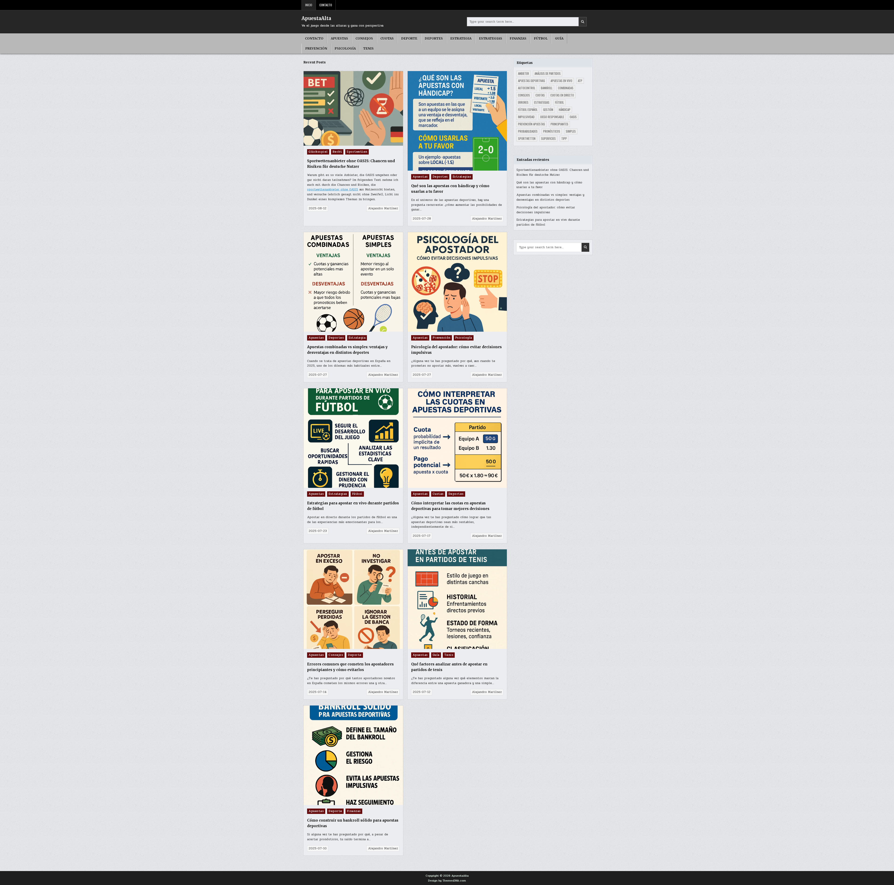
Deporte (409, 39)
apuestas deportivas (531, 80)
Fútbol (541, 39)
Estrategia (460, 39)
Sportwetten (357, 151)
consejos (524, 95)
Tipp (564, 138)
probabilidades (528, 131)
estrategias (541, 102)
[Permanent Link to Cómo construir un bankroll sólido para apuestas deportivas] (353, 755)
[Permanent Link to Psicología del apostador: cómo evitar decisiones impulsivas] (457, 282)
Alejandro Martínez (383, 208)
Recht (337, 151)
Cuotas (387, 39)
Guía (559, 39)
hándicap (564, 109)
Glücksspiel (318, 151)
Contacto (325, 5)
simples (571, 131)
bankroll (546, 88)
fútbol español (528, 109)
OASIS (573, 116)
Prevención (316, 49)
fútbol (559, 102)
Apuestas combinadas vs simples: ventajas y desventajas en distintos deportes (550, 197)
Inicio (308, 5)
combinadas (565, 88)
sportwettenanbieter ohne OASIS (332, 189)
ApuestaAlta (316, 18)
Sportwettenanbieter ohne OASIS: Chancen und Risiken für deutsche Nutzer (552, 172)
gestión (548, 109)
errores (523, 102)
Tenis (368, 49)
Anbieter (523, 73)
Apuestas (339, 39)
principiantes (559, 124)
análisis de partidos (548, 73)
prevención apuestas (531, 124)
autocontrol (526, 88)
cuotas (540, 95)
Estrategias (490, 39)
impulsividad (526, 116)
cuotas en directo (562, 95)
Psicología (345, 49)
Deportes (434, 39)
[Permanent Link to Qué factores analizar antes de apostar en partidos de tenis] (457, 599)
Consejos (364, 39)
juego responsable (552, 116)
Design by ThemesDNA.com (447, 880)
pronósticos (551, 131)
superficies (548, 138)
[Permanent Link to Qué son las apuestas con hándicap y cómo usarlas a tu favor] (457, 121)
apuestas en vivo (561, 80)
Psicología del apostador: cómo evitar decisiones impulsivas (545, 210)
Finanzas (518, 39)
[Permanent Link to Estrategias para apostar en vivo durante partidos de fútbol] (353, 438)
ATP (580, 80)
